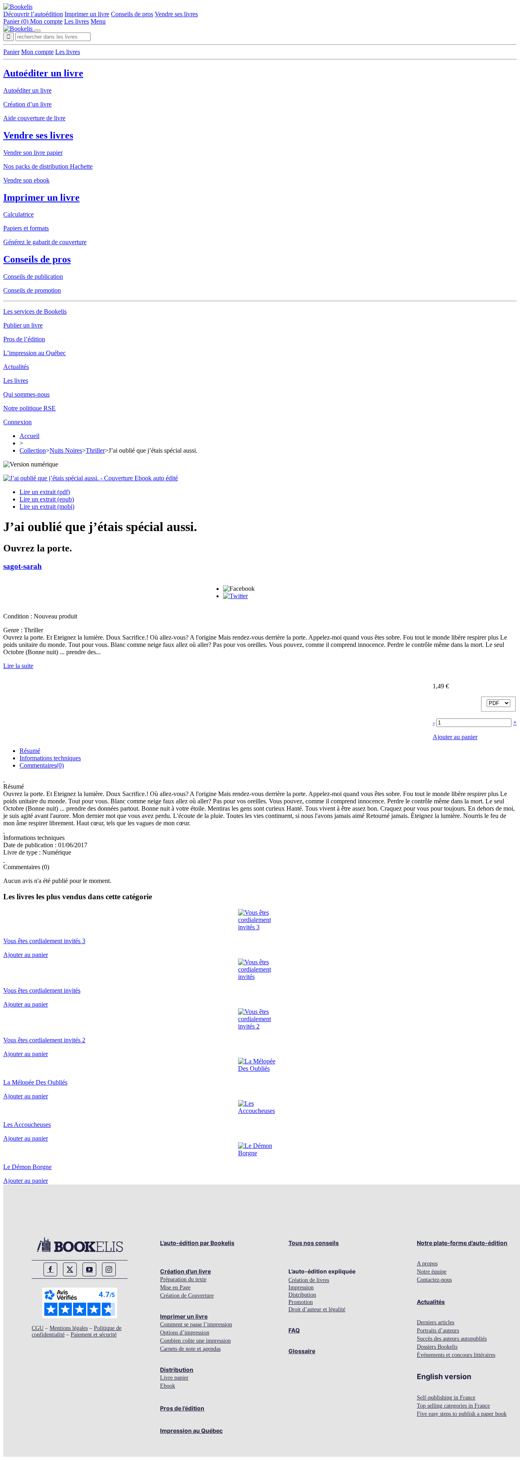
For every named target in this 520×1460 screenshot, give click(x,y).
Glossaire (301, 1350)
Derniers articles (435, 1322)
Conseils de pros (132, 14)
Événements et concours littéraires (456, 1355)
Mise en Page (175, 1287)
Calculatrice (18, 214)
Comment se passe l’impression (196, 1324)
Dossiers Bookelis (437, 1347)
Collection (33, 450)
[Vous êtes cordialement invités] (260, 976)
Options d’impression (184, 1333)
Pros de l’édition (24, 339)
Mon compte (46, 21)
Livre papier (174, 1378)
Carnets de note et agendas (190, 1349)
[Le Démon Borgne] (260, 1153)
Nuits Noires (66, 450)
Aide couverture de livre (34, 118)
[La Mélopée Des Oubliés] (260, 1068)
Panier (11, 51)
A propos (427, 1263)
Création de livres (308, 1280)
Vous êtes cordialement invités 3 (44, 940)
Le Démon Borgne (27, 1166)
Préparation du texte (183, 1279)
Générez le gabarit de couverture (45, 242)
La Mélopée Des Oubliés (35, 1082)
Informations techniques (50, 758)
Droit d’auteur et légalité (316, 1309)
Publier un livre (23, 325)
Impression (301, 1287)
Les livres (76, 21)
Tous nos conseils (313, 1242)
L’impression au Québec (34, 352)
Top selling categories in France (453, 1406)
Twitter (70, 1269)
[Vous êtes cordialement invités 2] (260, 1026)
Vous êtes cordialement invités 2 (44, 1040)
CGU (37, 1328)
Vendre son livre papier (33, 152)
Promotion (300, 1302)
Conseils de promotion (32, 290)
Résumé (30, 750)
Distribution (176, 1369)
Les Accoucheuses (27, 1124)
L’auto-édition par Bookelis (197, 1242)
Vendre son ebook (26, 180)
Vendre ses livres (176, 14)
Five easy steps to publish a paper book (462, 1414)
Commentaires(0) (42, 765)
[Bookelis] (17, 6)
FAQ (294, 1330)
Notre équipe (431, 1272)
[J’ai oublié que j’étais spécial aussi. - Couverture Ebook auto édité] (90, 478)
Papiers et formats (26, 228)
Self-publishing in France (446, 1398)
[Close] (37, 31)
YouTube (89, 1269)
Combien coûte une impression (195, 1341)
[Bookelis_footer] (80, 1245)
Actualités (16, 366)
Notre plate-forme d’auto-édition (462, 1242)
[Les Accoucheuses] (260, 1110)
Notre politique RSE (29, 408)
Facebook (50, 1269)
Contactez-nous (434, 1280)
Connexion (17, 422)
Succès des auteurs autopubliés (452, 1339)
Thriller (95, 450)
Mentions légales (69, 1328)
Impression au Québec (191, 1430)
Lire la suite (18, 665)
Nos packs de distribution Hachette (48, 166)
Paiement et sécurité (94, 1335)
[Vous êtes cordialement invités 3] (260, 927)
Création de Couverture (187, 1296)
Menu (98, 21)
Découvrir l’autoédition (33, 14)
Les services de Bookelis (35, 311)
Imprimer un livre (87, 14)
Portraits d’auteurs (438, 1331)
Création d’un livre (27, 104)
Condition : (18, 616)
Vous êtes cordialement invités (41, 990)
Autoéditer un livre (43, 73)
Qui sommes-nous (26, 394)
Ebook (167, 1386)
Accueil (29, 435)
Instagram (109, 1269)
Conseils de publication (33, 276)
